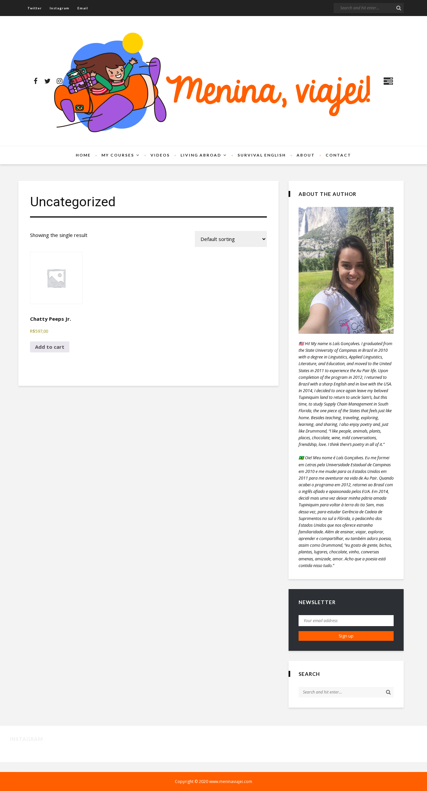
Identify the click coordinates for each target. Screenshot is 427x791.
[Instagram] (59, 81)
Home (83, 155)
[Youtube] (71, 81)
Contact (338, 155)
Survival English (262, 155)
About (306, 155)
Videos (160, 155)
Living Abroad (200, 155)
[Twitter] (47, 81)
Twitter (34, 8)
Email (82, 8)
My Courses (117, 155)
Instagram (59, 8)
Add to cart (49, 346)
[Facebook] (35, 81)
